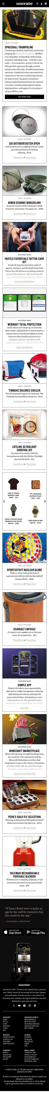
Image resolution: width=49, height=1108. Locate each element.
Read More (18, 157)
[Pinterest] (35, 1005)
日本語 (26, 1043)
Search (37, 4)
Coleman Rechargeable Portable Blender (24, 874)
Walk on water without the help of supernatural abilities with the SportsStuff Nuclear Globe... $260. (24, 576)
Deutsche (28, 1041)
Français (28, 1039)
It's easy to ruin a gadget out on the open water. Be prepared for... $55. (25, 633)
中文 (25, 1046)
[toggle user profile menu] (41, 4)
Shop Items (31, 157)
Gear (7, 43)
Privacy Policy (30, 1055)
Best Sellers (30, 1021)
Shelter (6, 1026)
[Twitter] (14, 1005)
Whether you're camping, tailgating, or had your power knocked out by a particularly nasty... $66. (24, 882)
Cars (5, 1024)
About (5, 1052)
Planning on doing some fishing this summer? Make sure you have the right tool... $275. (24, 821)
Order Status (9, 1037)
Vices (5, 1028)
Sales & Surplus (31, 1026)
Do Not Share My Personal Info (31, 1060)
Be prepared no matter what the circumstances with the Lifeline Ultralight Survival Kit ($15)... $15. (24, 456)
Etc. (4, 1030)
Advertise (7, 1055)
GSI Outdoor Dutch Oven (24, 143)
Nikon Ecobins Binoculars (24, 203)
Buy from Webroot (24, 347)
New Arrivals (30, 1019)
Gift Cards (29, 1028)
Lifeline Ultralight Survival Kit (24, 448)
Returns (6, 1041)
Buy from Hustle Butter (24, 281)
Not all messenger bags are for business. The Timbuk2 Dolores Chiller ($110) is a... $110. (24, 395)
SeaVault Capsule (24, 629)
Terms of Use (30, 1052)
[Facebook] (24, 1005)
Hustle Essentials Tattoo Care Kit (24, 260)
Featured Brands (31, 1024)
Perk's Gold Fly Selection (24, 817)
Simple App (24, 685)
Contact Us (8, 1039)
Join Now (24, 708)
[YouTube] (19, 1005)
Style (5, 1021)
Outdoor (14, 43)
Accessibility (30, 1057)
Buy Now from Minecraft (24, 773)
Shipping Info (8, 1043)
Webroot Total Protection (25, 324)
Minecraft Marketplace (24, 751)
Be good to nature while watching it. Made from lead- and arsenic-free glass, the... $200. (25, 207)
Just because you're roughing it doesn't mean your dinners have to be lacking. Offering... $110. (24, 149)
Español (28, 1037)
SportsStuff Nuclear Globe (24, 570)
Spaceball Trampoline (19, 47)
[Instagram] (29, 1005)
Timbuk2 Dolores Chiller (24, 390)
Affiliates (7, 1057)
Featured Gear (24, 255)
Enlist (5, 1059)
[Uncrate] (24, 3)
